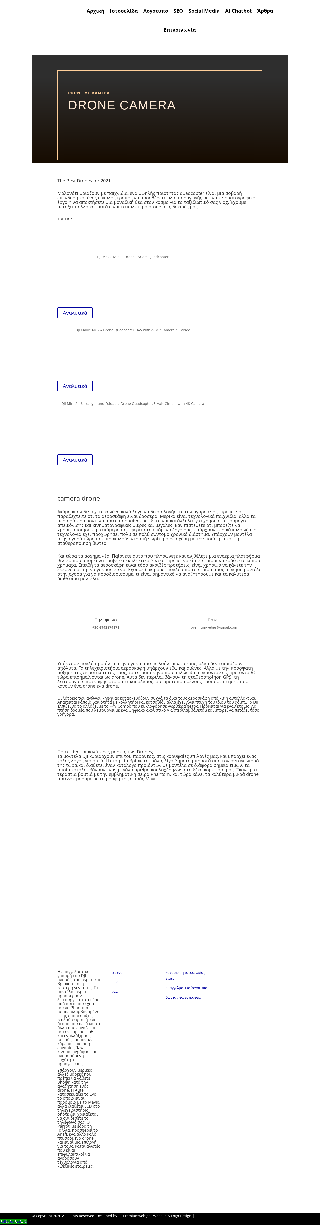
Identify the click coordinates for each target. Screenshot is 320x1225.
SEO (178, 10)
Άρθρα (265, 10)
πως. (115, 981)
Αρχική (95, 10)
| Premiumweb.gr (135, 1215)
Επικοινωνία (180, 29)
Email (214, 620)
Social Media (204, 10)
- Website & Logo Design (171, 1215)
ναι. (115, 991)
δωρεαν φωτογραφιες (184, 997)
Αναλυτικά (75, 312)
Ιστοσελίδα (124, 10)
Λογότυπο (156, 10)
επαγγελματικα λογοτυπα (187, 987)
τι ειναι (118, 972)
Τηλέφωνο (106, 620)
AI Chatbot (238, 10)
